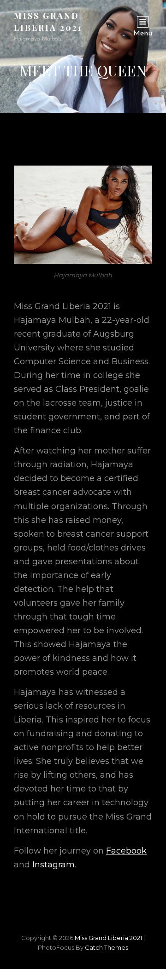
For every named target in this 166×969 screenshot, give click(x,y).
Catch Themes (106, 947)
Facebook (126, 851)
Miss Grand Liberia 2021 (108, 937)
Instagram (53, 865)
